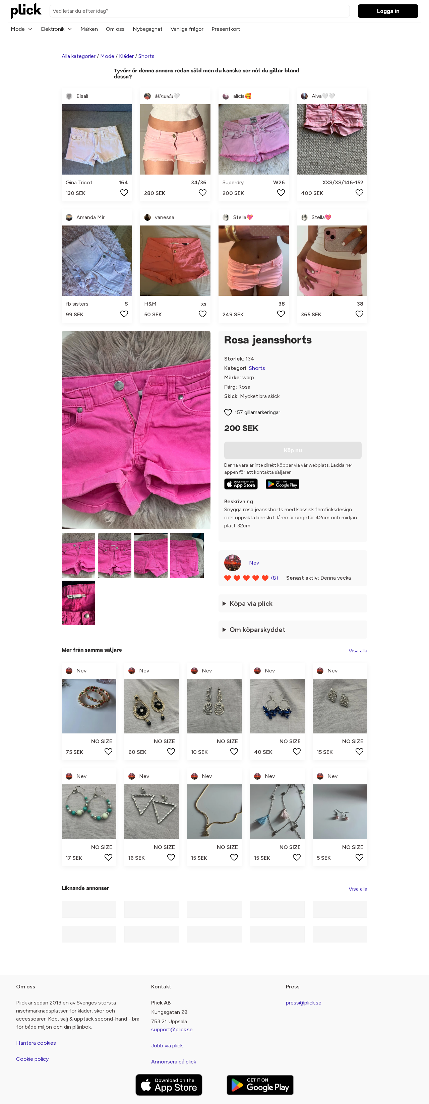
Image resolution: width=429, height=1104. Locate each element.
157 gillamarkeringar (257, 412)
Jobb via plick (167, 1045)
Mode (18, 29)
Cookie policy (32, 1059)
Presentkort (225, 29)
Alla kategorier (79, 56)
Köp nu (293, 450)
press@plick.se (303, 1002)
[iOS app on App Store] (241, 484)
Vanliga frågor (187, 29)
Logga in (388, 11)
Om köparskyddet (258, 630)
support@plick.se (172, 1029)
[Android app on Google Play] (282, 484)
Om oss (115, 29)
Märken (89, 29)
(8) (274, 578)
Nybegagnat (148, 29)
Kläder (126, 56)
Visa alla (358, 650)
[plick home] (26, 11)
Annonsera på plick (173, 1061)
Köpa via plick (251, 603)
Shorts (146, 56)
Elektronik (52, 29)
